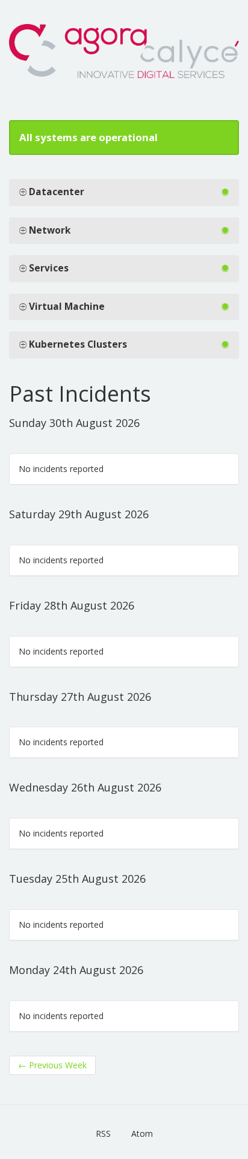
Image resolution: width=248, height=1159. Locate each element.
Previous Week (52, 1065)
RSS (103, 1133)
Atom (142, 1133)
